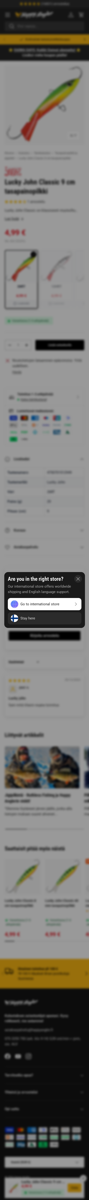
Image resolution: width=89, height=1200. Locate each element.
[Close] (78, 579)
